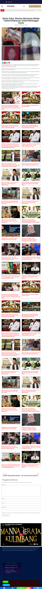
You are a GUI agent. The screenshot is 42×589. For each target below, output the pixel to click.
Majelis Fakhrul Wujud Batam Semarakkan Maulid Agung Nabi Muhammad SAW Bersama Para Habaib (30, 221)
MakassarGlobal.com (8, 64)
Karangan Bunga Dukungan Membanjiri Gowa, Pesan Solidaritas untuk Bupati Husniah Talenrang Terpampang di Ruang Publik (11, 107)
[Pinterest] (5, 63)
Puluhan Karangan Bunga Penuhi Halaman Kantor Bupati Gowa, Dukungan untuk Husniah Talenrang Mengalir (11, 165)
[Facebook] (3, 63)
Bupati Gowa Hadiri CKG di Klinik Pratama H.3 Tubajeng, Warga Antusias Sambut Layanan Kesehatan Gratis (11, 277)
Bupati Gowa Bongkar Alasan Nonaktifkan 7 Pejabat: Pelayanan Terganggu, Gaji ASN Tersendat (29, 239)
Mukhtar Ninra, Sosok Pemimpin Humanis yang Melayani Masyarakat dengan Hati (10, 221)
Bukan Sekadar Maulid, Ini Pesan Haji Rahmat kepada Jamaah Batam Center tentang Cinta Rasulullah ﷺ (10, 126)
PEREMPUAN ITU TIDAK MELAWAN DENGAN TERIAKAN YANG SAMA (9, 239)
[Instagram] (9, 63)
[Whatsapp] (7, 63)
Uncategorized (17, 24)
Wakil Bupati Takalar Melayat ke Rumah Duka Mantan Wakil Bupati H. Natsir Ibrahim (30, 277)
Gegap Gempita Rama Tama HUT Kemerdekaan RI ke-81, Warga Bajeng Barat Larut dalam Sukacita (10, 258)
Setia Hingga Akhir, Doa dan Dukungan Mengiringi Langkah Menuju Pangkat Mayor (30, 183)
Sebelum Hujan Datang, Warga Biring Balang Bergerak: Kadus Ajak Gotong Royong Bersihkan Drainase (30, 126)
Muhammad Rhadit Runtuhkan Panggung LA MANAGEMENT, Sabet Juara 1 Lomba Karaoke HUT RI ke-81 (31, 258)
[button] (2, 6)
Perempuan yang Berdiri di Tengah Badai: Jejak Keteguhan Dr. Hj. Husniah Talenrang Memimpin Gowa (31, 145)
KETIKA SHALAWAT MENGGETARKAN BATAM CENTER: (30, 10)
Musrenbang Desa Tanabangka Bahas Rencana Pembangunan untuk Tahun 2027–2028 (10, 202)
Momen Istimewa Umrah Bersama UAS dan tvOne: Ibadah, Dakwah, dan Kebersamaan (10, 183)
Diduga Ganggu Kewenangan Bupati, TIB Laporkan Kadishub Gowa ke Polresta (30, 164)
